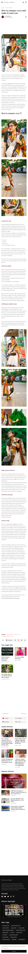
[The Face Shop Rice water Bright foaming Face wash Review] (5, 800)
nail (12, 932)
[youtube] (5, 896)
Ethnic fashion (8, 7)
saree (12, 636)
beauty (13, 928)
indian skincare (20, 930)
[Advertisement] (14, 26)
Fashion (16, 634)
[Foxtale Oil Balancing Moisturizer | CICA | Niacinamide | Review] (7, 753)
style (14, 939)
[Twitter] (15, 640)
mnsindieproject (5, 636)
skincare (14, 937)
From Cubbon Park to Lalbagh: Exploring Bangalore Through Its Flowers (20, 741)
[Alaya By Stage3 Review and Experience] (7, 651)
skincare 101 (6, 939)
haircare (21, 928)
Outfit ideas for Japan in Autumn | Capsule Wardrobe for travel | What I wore (18, 792)
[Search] (26, 2)
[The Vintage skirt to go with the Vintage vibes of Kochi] (7, 668)
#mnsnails (6, 925)
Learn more (4, 948)
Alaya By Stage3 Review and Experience (5, 658)
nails (5, 934)
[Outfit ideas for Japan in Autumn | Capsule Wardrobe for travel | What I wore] (5, 793)
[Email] (21, 640)
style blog (22, 939)
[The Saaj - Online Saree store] (21, 651)
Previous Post (5, 713)
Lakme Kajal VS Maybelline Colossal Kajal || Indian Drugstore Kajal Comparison (18, 808)
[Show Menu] (2, 2)
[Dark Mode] (23, 2)
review (5, 937)
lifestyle (5, 932)
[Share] (26, 17)
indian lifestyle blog (8, 930)
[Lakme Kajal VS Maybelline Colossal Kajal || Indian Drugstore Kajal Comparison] (5, 808)
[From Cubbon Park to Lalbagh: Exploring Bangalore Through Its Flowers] (21, 733)
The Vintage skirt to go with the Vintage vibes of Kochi (6, 675)
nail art (19, 932)
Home (2, 7)
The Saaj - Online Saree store (19, 657)
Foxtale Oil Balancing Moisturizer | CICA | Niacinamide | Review (7, 760)
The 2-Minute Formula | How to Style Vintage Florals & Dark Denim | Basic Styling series (7, 742)
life (19, 634)
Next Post (23, 713)
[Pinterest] (18, 640)
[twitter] (8, 896)
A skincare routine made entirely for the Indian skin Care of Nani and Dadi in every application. (20, 762)
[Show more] (24, 640)
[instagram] (11, 896)
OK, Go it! (14, 951)
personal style (13, 934)
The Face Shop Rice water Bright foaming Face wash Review (17, 800)
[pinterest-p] (13, 896)
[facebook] (2, 896)
